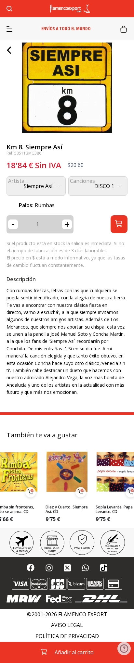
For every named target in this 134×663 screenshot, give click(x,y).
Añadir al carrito (74, 652)
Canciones (82, 181)
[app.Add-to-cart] (30, 492)
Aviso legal (67, 625)
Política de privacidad (67, 636)
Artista (16, 181)
